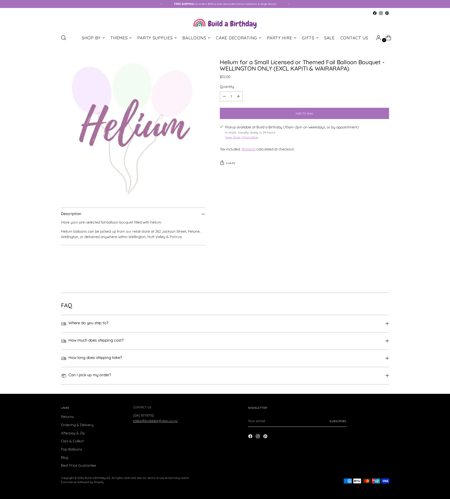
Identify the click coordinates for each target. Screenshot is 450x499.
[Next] (289, 4)
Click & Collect (72, 441)
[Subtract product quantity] (224, 96)
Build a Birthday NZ (97, 478)
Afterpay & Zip (73, 433)
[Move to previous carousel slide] (374, 277)
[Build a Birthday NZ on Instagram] (381, 13)
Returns (67, 416)
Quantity (227, 87)
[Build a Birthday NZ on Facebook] (375, 13)
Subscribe (338, 421)
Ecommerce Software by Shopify (82, 482)
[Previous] (161, 4)
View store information (242, 137)
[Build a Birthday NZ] (225, 23)
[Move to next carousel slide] (385, 276)
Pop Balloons (71, 449)
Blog (64, 457)
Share (231, 163)
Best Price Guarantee (78, 465)
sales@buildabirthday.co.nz (155, 421)
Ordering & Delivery (77, 425)
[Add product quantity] (238, 96)
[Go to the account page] (376, 37)
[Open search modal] (63, 37)
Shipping (248, 149)
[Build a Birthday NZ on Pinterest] (387, 13)
